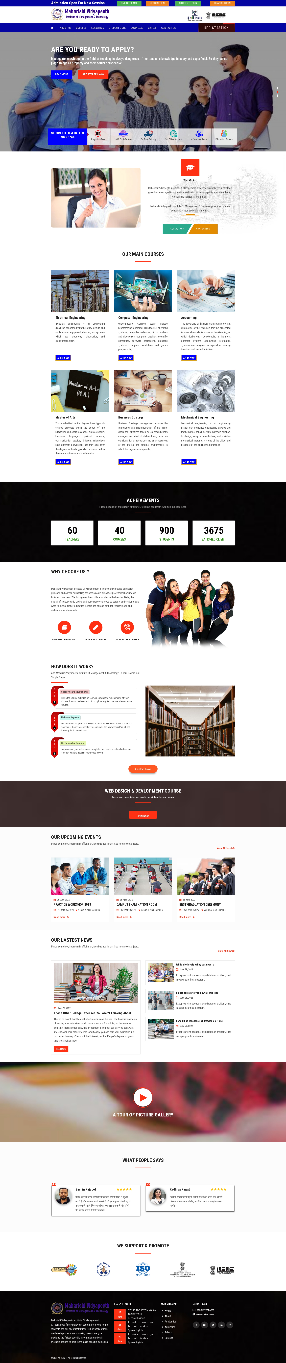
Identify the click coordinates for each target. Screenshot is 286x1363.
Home (168, 1310)
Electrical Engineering (70, 318)
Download (137, 27)
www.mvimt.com (205, 1314)
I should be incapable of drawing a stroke (199, 1021)
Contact (169, 1338)
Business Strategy (130, 417)
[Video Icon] (143, 1097)
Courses (81, 27)
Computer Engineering (133, 318)
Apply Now (63, 357)
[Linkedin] (221, 1324)
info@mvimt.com (205, 1310)
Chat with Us (203, 228)
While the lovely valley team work (195, 964)
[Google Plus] (204, 1324)
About (168, 1316)
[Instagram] (229, 1324)
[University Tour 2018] (80, 291)
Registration (216, 28)
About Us (65, 27)
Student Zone (117, 27)
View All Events (225, 848)
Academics (97, 27)
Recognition (157, 3)
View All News (225, 950)
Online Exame (129, 3)
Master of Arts (65, 417)
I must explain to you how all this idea (197, 992)
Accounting (189, 318)
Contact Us (168, 27)
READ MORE (64, 83)
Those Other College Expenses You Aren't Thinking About (92, 1013)
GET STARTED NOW (96, 83)
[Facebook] (196, 1324)
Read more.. (60, 917)
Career (152, 27)
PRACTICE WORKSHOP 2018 (72, 904)
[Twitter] (213, 1324)
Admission (170, 1327)
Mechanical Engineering (197, 417)
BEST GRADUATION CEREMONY (200, 904)
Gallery (168, 1332)
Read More (61, 1049)
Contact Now (177, 228)
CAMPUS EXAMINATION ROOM (137, 904)
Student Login (188, 3)
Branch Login (222, 3)
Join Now (143, 816)
